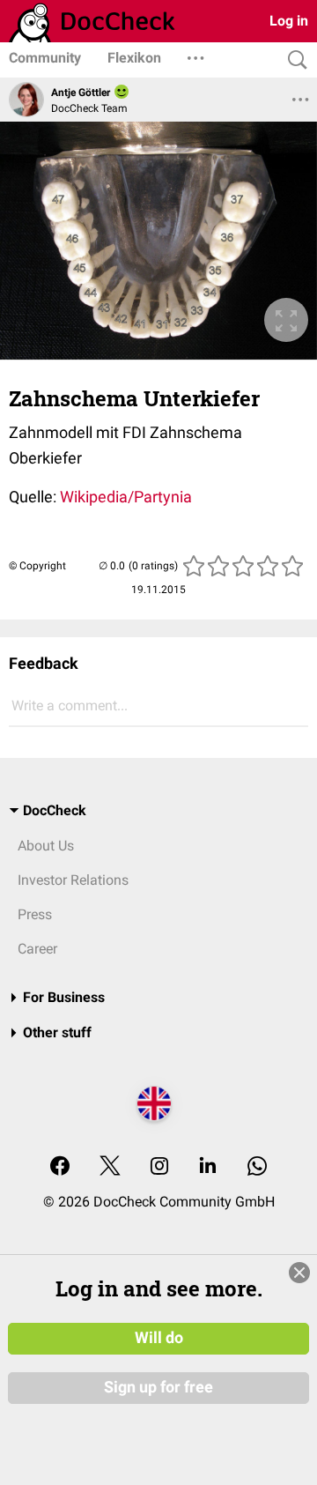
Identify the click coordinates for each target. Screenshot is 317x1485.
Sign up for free (158, 1387)
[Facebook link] (60, 1167)
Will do (159, 1338)
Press (35, 914)
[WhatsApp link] (257, 1167)
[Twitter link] (110, 1167)
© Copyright (37, 566)
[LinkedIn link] (207, 1167)
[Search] (293, 60)
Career (37, 948)
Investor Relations (73, 880)
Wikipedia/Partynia (126, 496)
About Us (46, 845)
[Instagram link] (159, 1167)
